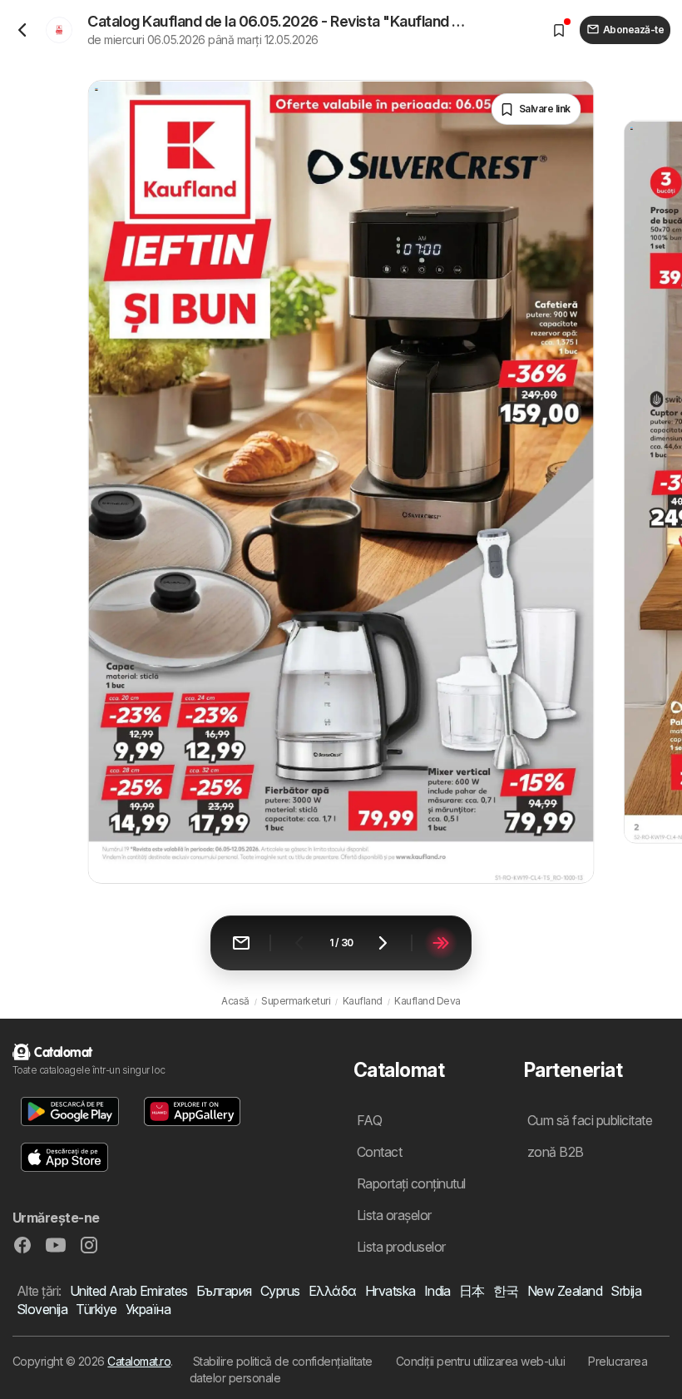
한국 (506, 1290)
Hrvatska (390, 1290)
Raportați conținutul (411, 1183)
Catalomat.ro (138, 1361)
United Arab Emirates (129, 1290)
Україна (148, 1309)
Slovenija (42, 1309)
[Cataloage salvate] (559, 30)
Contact (379, 1152)
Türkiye (96, 1309)
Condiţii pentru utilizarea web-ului (480, 1361)
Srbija (625, 1290)
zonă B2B (555, 1152)
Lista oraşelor (394, 1215)
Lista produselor (401, 1246)
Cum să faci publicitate (589, 1120)
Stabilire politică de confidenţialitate (283, 1361)
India (437, 1290)
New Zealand (564, 1290)
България (224, 1290)
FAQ (369, 1120)
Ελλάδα (333, 1290)
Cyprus (280, 1290)
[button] (70, 1111)
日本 (472, 1290)
